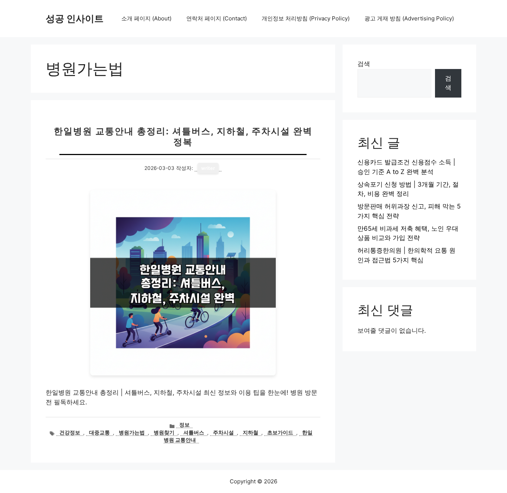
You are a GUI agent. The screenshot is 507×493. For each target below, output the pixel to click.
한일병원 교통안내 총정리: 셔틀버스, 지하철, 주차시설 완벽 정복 (183, 136)
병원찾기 (164, 433)
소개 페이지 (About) (146, 18)
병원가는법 (132, 433)
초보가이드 (280, 433)
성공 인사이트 (75, 18)
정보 (184, 425)
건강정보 (69, 433)
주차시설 (223, 433)
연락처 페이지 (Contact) (216, 18)
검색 (363, 64)
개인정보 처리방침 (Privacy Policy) (306, 18)
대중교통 (99, 433)
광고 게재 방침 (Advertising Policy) (409, 18)
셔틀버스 (193, 433)
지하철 (250, 433)
